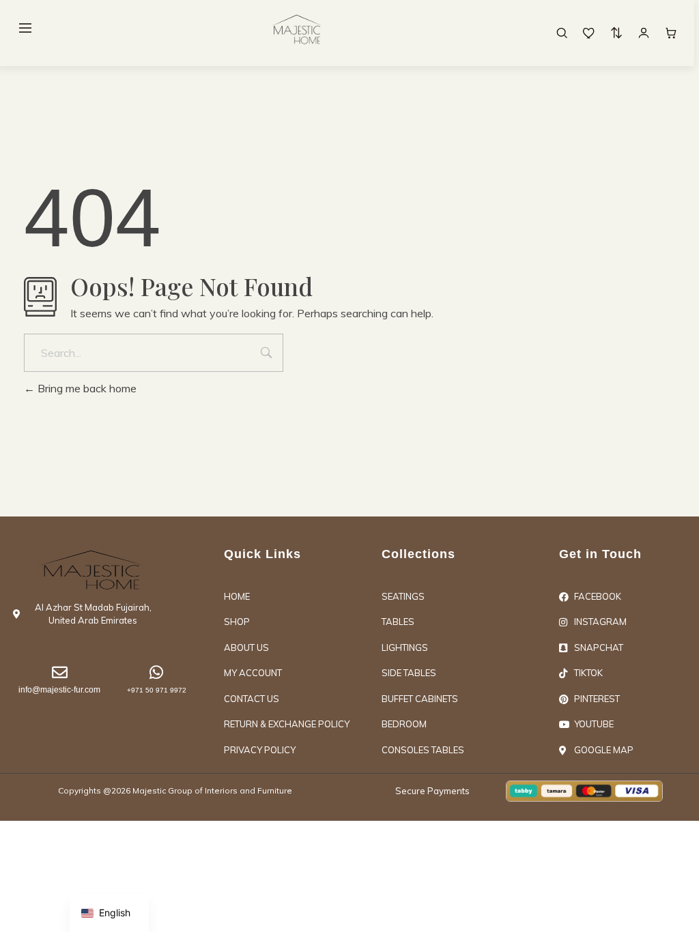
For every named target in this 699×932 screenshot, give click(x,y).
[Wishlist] (589, 33)
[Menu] (25, 28)
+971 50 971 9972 (156, 690)
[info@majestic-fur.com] (60, 672)
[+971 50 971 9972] (157, 672)
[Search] (562, 33)
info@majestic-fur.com (59, 690)
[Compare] (616, 33)
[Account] (644, 33)
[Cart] (671, 33)
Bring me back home (86, 388)
